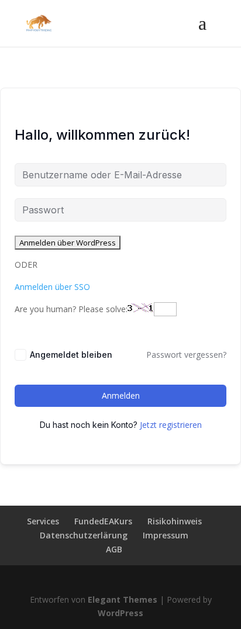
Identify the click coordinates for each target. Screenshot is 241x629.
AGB (114, 549)
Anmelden (121, 395)
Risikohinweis (174, 521)
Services (43, 521)
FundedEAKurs (103, 521)
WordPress (120, 612)
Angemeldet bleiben (71, 355)
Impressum (165, 535)
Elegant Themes (122, 599)
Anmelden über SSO (52, 286)
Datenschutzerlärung (84, 535)
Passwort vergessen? (186, 354)
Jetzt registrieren (171, 424)
